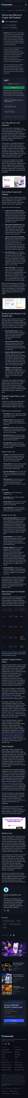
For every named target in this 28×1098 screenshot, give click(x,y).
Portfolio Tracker (18, 1062)
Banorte (15, 800)
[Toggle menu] (26, 4)
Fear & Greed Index (19, 1067)
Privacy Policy (4, 1091)
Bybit (11, 49)
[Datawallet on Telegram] (5, 1044)
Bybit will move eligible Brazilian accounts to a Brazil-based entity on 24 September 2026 (13, 735)
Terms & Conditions (13, 1091)
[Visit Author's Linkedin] (8, 910)
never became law (11, 530)
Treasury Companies (6, 1067)
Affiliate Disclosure (15, 1093)
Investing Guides (9, 10)
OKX (3, 646)
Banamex (22, 800)
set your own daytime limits (12, 241)
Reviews (17, 1057)
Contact (3, 1057)
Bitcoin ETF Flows (5, 1062)
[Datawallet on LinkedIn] (8, 1044)
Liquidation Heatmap (6, 1069)
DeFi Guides (17, 1054)
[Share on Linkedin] (14, 935)
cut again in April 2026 (13, 150)
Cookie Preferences (5, 1093)
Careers (3, 1054)
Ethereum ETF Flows (6, 1065)
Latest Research (18, 1049)
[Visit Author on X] (5, 910)
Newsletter (17, 1052)
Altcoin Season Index (19, 1069)
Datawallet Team (13, 21)
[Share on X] (10, 935)
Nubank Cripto (9, 130)
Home (3, 10)
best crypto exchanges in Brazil (13, 652)
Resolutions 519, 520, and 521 (10, 697)
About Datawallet (5, 1049)
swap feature (13, 353)
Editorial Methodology (6, 1052)
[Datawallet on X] (2, 1044)
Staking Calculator (19, 1065)
